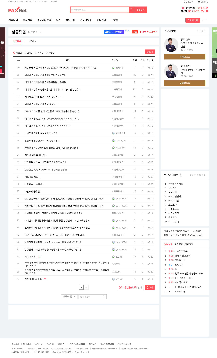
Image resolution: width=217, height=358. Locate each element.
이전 (197, 31)
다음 (204, 31)
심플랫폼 (24, 32)
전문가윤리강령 (124, 344)
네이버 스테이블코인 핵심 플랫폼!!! (41, 104)
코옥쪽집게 (117, 75)
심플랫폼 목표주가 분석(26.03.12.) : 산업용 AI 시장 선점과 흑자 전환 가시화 (60, 67)
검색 (131, 9)
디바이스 (172, 217)
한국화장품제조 (175, 183)
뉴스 (58, 20)
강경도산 (116, 264)
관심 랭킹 (189, 244)
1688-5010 (24, 352)
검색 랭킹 (168, 244)
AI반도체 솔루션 (32, 191)
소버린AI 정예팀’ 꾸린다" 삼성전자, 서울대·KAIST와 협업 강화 (54, 213)
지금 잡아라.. (31, 256)
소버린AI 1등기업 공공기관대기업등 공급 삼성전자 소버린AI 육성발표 (57, 220)
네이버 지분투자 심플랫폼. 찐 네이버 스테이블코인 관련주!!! (53, 89)
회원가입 (205, 2)
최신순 (19, 52)
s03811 (119, 257)
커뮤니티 (13, 20)
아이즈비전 (173, 200)
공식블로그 (14, 1)
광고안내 (50, 344)
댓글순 (51, 52)
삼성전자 (172, 188)
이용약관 (62, 344)
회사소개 (15, 344)
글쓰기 (150, 51)
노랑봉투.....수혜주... (34, 184)
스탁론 (114, 20)
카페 (21, 1)
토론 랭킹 (178, 244)
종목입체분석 (44, 20)
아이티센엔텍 (174, 196)
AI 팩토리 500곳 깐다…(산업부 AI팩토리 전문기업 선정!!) (52, 111)
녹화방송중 (185, 56)
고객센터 (38, 344)
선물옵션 (70, 20)
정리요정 (120, 67)
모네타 (38, 1)
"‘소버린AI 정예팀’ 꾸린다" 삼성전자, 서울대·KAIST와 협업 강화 (54, 235)
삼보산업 (172, 192)
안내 (132, 287)
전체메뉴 (205, 20)
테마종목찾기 (118, 213)
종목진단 (101, 20)
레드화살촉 (120, 133)
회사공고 (27, 344)
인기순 (30, 52)
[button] (69, 297)
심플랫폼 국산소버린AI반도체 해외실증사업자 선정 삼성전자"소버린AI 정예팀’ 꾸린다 (64, 198)
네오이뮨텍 (173, 221)
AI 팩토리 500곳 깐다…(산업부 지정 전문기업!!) (47, 126)
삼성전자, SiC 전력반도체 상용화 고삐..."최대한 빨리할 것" (52, 147)
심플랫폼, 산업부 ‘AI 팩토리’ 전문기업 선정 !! (46, 169)
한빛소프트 (173, 209)
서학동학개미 (118, 155)
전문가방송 (86, 20)
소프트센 (172, 205)
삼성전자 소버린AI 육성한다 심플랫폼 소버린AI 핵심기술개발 (53, 242)
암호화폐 (54, 1)
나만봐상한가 (118, 111)
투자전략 (27, 20)
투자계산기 (192, 20)
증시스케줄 (30, 1)
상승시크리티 (118, 235)
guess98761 (122, 198)
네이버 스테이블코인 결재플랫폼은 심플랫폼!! (46, 75)
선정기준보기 (180, 175)
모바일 (46, 1)
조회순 (40, 52)
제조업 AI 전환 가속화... (36, 155)
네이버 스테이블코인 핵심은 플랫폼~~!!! (44, 96)
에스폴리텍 (173, 213)
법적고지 (92, 344)
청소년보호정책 (107, 344)
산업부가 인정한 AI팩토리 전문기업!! (42, 133)
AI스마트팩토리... (33, 176)
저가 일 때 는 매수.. (34, 279)
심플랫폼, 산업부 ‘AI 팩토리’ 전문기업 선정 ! (45, 162)
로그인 (190, 2)
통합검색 (140, 9)
